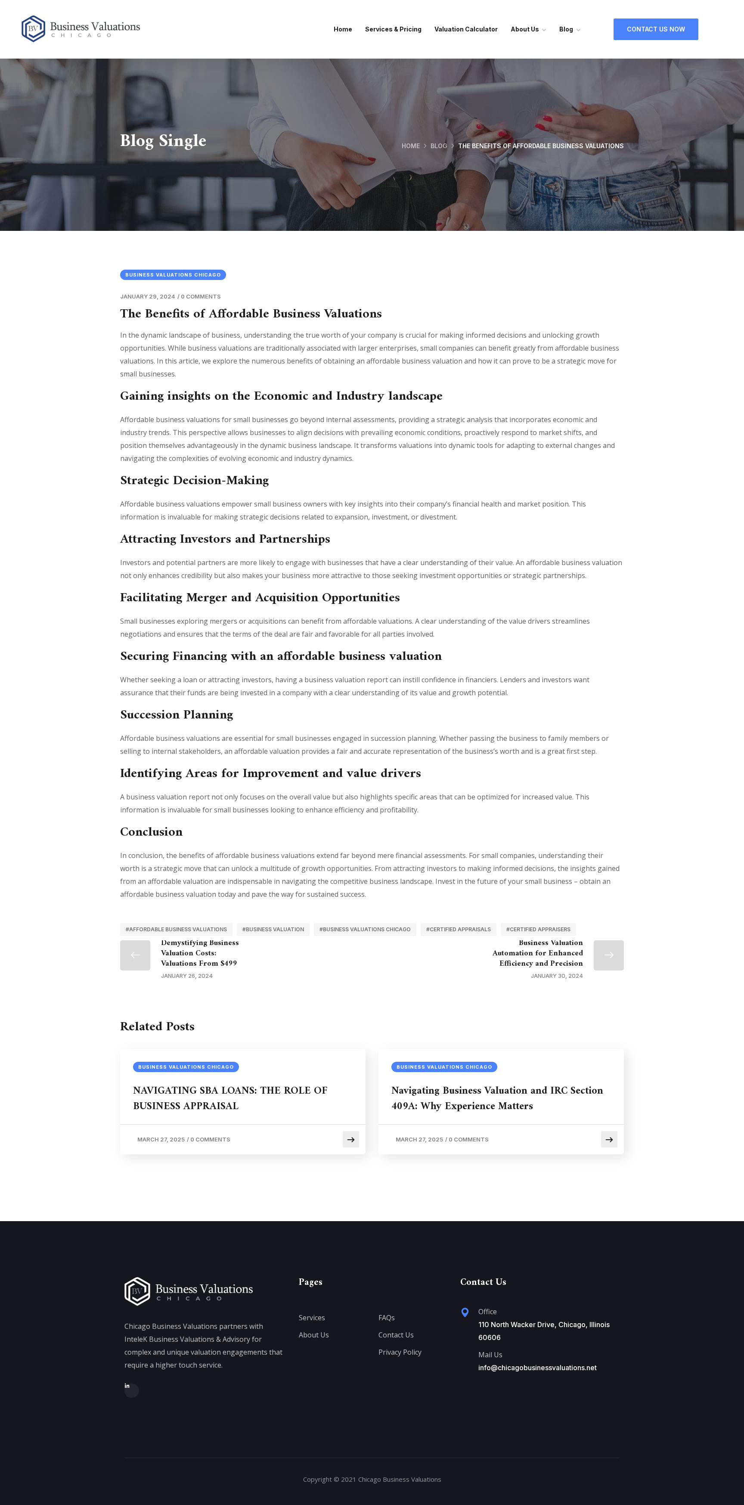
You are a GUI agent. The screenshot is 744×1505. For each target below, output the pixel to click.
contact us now (656, 29)
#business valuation (273, 929)
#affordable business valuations (176, 929)
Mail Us (490, 1354)
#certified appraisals (458, 929)
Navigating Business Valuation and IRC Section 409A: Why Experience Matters (497, 1098)
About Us (525, 29)
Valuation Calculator (466, 29)
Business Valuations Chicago (173, 275)
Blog (566, 29)
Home (343, 29)
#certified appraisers (538, 929)
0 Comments (201, 296)
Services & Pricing (393, 29)
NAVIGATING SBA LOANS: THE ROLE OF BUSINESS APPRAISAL (230, 1098)
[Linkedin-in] (131, 1391)
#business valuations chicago (365, 929)
